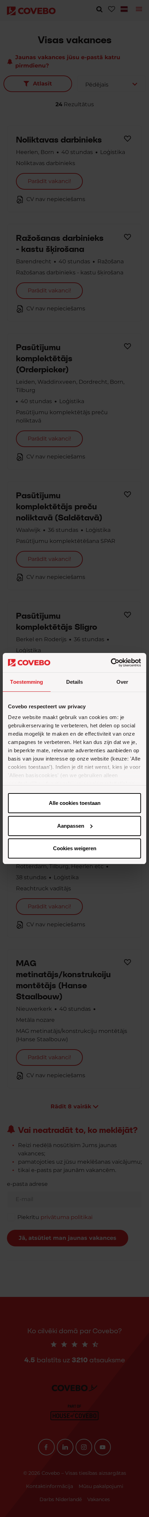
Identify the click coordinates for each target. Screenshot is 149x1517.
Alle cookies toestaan (74, 803)
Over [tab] (122, 682)
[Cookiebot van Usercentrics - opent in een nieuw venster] (110, 662)
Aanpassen (70, 826)
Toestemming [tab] (26, 682)
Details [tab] (74, 682)
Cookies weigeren (74, 848)
